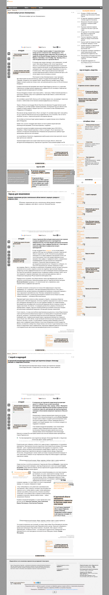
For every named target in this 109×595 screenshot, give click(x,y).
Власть (26, 8)
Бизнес (41, 8)
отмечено (48, 250)
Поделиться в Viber (9, 70)
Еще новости (89, 66)
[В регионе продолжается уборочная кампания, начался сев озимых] (80, 78)
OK (54, 592)
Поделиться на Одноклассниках (9, 64)
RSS (34, 582)
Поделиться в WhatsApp (9, 67)
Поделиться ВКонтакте (9, 53)
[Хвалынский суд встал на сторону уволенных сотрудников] (80, 210)
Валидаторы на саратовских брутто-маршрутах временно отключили (20, 426)
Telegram (36, 582)
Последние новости (89, 11)
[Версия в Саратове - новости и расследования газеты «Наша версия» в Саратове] (17, 3)
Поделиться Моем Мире (9, 58)
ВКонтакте (38, 582)
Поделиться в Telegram (9, 73)
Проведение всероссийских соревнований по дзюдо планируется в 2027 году (20, 260)
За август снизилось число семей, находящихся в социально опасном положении (21, 72)
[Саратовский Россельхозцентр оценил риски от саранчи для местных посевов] (80, 253)
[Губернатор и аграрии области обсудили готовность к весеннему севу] (80, 147)
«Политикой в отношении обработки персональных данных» (62, 589)
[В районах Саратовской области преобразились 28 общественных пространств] (49, 154)
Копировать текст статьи (9, 76)
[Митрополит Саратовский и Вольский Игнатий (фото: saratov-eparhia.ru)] (21, 473)
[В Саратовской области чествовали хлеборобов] (80, 92)
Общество (33, 8)
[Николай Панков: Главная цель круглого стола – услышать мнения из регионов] (80, 131)
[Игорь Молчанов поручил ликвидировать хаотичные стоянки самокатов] (80, 223)
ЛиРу (40, 582)
